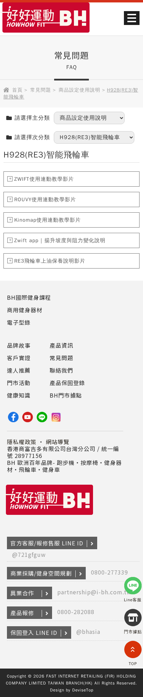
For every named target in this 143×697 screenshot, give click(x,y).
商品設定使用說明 (79, 90)
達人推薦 (19, 370)
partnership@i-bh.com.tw (94, 592)
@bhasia (88, 631)
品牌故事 (19, 345)
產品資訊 (61, 345)
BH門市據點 (66, 395)
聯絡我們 (61, 370)
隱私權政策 (21, 441)
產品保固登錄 (67, 383)
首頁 (17, 90)
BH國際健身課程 (29, 297)
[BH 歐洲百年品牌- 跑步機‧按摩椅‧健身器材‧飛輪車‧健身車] (46, 33)
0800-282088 (75, 611)
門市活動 (19, 383)
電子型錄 (19, 322)
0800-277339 (109, 572)
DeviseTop (82, 690)
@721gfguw (29, 554)
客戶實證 (19, 358)
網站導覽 (57, 441)
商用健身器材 (24, 310)
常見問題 (40, 90)
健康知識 (19, 395)
